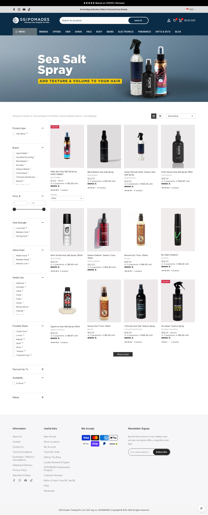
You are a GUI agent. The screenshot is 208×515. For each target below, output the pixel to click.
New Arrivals (50, 436)
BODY (99, 31)
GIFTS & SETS (163, 31)
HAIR (67, 31)
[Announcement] (104, 3)
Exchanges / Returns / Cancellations (24, 458)
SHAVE (78, 31)
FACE (89, 31)
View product (177, 319)
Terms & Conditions (22, 452)
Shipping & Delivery (22, 465)
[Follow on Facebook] (14, 9)
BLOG (178, 31)
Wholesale (49, 491)
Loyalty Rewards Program (57, 462)
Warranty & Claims (22, 475)
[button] (153, 116)
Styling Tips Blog (52, 457)
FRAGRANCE (144, 31)
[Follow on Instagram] (19, 9)
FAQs (46, 485)
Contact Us (18, 447)
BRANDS (43, 31)
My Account (50, 447)
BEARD (110, 31)
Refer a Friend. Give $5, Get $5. (60, 480)
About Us (17, 436)
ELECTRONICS (126, 31)
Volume (54, 195)
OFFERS (57, 31)
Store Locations (52, 441)
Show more (123, 354)
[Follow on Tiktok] (29, 9)
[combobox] (94, 20)
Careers (17, 441)
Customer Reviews (53, 475)
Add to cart (66, 164)
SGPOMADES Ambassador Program (57, 469)
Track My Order (52, 452)
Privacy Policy (20, 470)
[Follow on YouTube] (24, 9)
